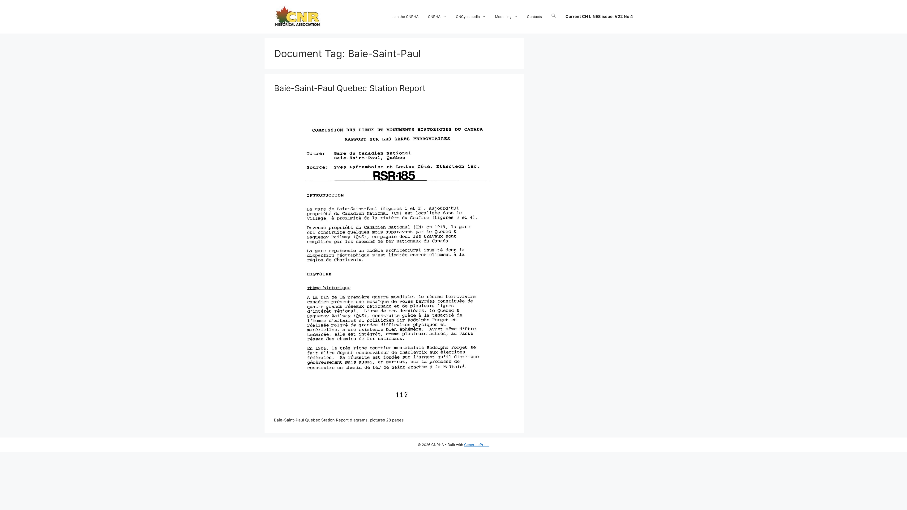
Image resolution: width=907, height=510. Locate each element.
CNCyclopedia (468, 16)
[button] (554, 17)
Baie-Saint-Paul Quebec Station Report (350, 88)
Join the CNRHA (405, 16)
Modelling (503, 16)
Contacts (534, 16)
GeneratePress (476, 444)
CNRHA (434, 16)
